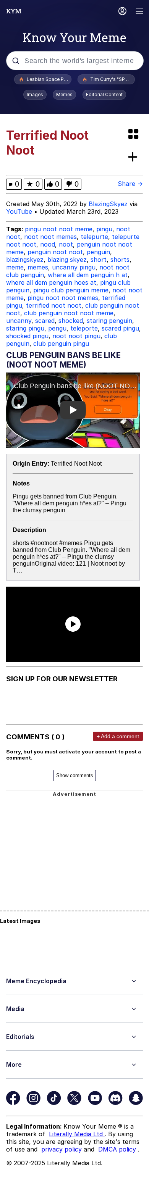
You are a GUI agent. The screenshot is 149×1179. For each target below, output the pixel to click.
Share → (130, 183)
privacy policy (62, 1149)
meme (15, 267)
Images (35, 94)
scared (45, 320)
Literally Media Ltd (77, 1134)
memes (38, 267)
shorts (120, 259)
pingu (104, 229)
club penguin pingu (61, 343)
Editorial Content (104, 94)
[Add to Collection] (134, 157)
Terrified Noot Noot (76, 463)
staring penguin (109, 320)
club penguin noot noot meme (68, 313)
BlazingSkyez (108, 204)
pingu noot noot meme (58, 229)
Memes (64, 94)
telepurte (94, 236)
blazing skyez (67, 259)
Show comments (74, 775)
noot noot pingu (76, 336)
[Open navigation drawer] (140, 12)
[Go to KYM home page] (13, 11)
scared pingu (120, 328)
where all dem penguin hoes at (51, 282)
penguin (98, 252)
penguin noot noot (55, 252)
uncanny (18, 320)
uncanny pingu (74, 267)
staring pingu (25, 328)
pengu (57, 328)
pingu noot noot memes (63, 298)
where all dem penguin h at (88, 275)
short (99, 259)
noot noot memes (50, 236)
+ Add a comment (118, 736)
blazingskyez (25, 259)
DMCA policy (118, 1149)
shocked (70, 320)
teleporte (84, 328)
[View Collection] (134, 134)
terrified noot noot (53, 305)
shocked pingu (27, 336)
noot (66, 244)
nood (47, 244)
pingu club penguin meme (71, 290)
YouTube (19, 211)
